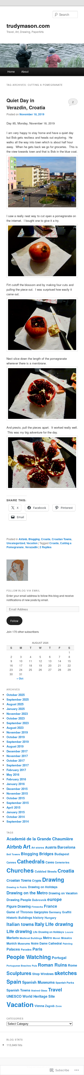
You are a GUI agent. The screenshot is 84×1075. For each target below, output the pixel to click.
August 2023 (15, 727)
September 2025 (17, 699)
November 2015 (17, 793)
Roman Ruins (52, 964)
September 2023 (17, 723)
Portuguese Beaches (18, 965)
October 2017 (15, 760)
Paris (37, 949)
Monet (56, 938)
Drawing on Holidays (42, 887)
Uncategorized (15, 543)
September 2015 (17, 803)
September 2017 (17, 765)
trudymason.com (28, 25)
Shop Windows (43, 974)
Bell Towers (13, 854)
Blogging (34, 539)
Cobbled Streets (46, 871)
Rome (72, 965)
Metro (47, 937)
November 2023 (17, 713)
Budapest (61, 854)
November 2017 (17, 756)
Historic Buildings (19, 917)
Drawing (53, 879)
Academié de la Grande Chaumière (39, 839)
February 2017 (16, 770)
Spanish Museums (38, 982)
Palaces (13, 949)
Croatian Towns (61, 539)
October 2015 (15, 798)
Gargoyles (41, 912)
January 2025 (15, 709)
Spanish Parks (65, 983)
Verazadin (31, 547)
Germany (55, 912)
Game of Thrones (19, 912)
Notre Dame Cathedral (46, 943)
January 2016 (15, 784)
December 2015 (17, 789)
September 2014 (17, 821)
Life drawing (59, 924)
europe (54, 899)
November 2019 (17, 732)
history (38, 917)
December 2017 (17, 751)
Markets (12, 937)
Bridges (46, 853)
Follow (14, 621)
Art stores (37, 847)
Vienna (39, 1006)
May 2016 (12, 774)
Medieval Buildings (31, 938)
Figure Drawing (18, 906)
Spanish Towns (18, 990)
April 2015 (13, 807)
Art (26, 846)
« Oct (20, 678)
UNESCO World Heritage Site (30, 996)
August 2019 (15, 746)
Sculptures (18, 973)
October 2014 (15, 817)
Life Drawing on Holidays (48, 932)
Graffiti (66, 912)
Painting (68, 943)
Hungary (50, 918)
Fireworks (37, 906)
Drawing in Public (16, 887)
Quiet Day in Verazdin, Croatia (25, 104)
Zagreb (50, 1006)
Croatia (45, 539)
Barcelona (66, 847)
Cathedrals (31, 861)
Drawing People (18, 899)
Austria (50, 847)
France (50, 906)
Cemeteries (62, 862)
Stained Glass (39, 990)
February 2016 (16, 779)
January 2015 (15, 812)
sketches (65, 973)
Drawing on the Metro (27, 893)
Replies (46, 547)
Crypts (36, 880)
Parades (26, 949)
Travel (55, 989)
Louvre (69, 932)
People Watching (28, 957)
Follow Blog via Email (23, 590)
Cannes (11, 862)
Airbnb (23, 539)
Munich (11, 943)
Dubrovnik (39, 900)
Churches (20, 870)
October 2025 (15, 695)
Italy (39, 924)
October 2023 (15, 718)
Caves (49, 862)
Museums (24, 943)
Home (11, 71)
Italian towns (20, 924)
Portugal (59, 957)
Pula (34, 965)
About (24, 71)
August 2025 (15, 704)
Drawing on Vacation (63, 893)
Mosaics (66, 938)
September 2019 (17, 741)
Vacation (31, 543)
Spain (13, 981)
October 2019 (15, 737)
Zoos (59, 1006)
